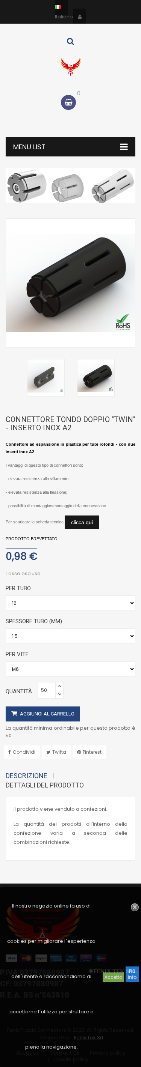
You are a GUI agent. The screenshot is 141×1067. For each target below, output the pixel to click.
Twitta (59, 752)
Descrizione (26, 775)
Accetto (113, 977)
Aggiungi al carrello (46, 714)
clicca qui (82, 522)
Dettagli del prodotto (45, 785)
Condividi (24, 752)
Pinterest (92, 752)
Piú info (132, 974)
